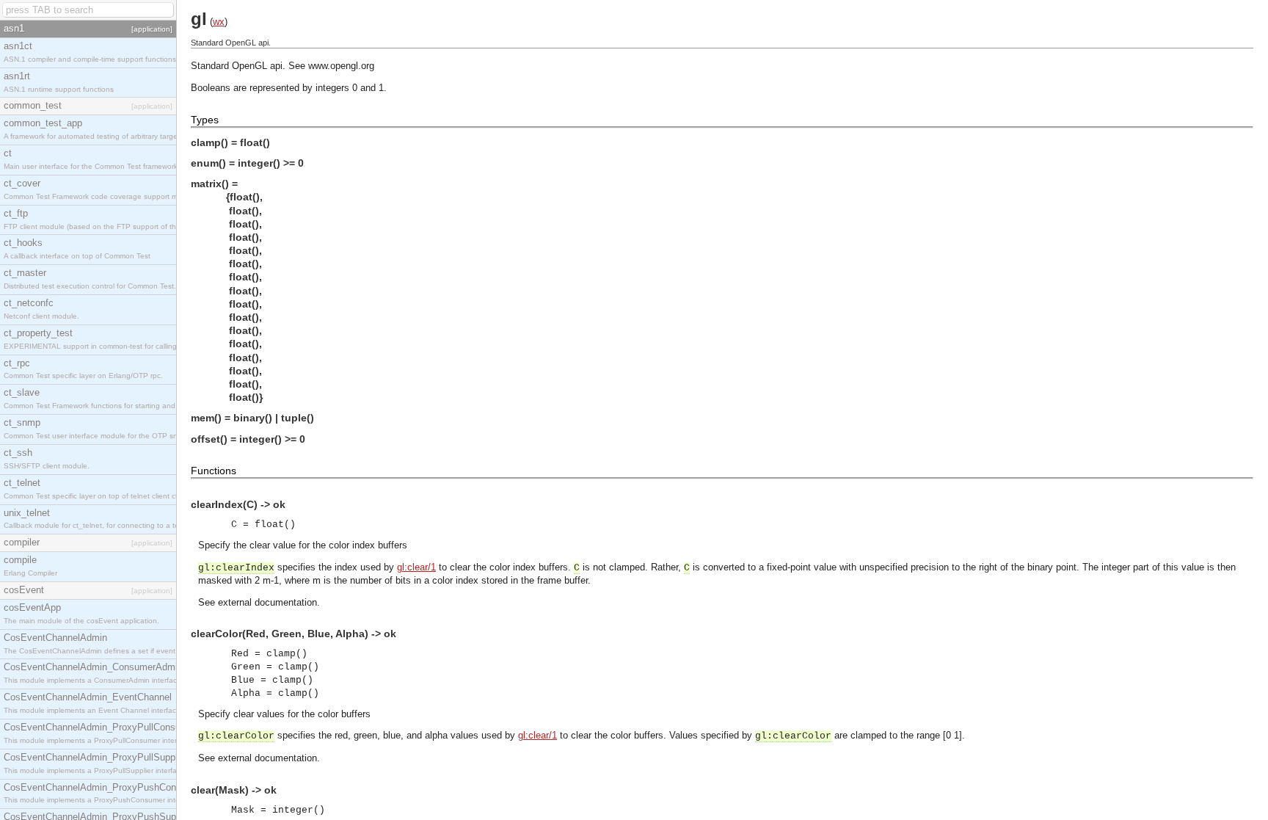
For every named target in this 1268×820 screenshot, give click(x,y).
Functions (213, 470)
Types (205, 120)
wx (219, 21)
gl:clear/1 (416, 567)
